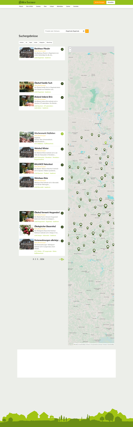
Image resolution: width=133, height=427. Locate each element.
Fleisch (21, 6)
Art (26, 42)
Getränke (75, 6)
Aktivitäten (60, 6)
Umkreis (22, 42)
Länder (35, 42)
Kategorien (42, 42)
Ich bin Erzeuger (99, 2)
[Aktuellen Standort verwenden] (84, 31)
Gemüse (38, 6)
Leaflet (76, 344)
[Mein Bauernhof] (29, 2)
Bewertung (49, 42)
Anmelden (111, 2)
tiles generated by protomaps (96, 344)
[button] (88, 193)
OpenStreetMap (111, 344)
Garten (68, 6)
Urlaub (52, 6)
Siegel (30, 42)
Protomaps (105, 344)
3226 (42, 259)
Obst (45, 6)
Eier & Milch (29, 6)
